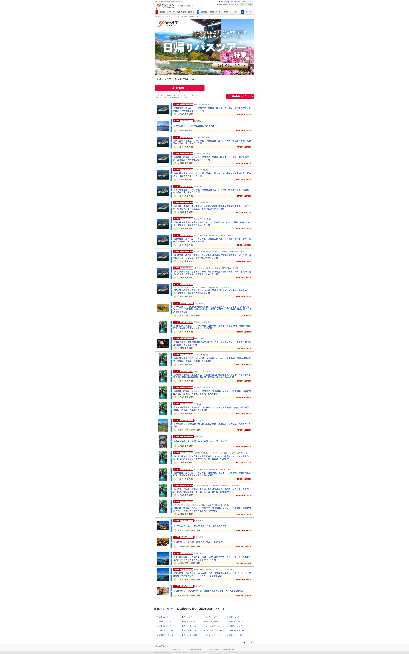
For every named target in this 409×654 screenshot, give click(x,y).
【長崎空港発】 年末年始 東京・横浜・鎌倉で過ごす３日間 (200, 441)
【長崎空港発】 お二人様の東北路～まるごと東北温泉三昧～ (200, 525)
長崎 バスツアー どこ (189, 626)
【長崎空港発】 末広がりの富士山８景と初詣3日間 (196, 126)
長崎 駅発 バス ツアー (166, 630)
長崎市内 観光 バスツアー (214, 635)
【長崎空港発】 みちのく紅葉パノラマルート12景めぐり (199, 542)
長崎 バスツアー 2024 (189, 635)
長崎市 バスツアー (165, 621)
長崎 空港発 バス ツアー (213, 630)
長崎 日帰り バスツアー (237, 630)
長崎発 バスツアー (235, 617)
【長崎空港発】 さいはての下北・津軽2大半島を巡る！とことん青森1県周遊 (208, 591)
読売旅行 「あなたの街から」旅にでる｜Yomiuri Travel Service (174, 6)
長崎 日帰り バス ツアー (167, 635)
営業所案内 (224, 2)
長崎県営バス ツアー (189, 630)
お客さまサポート (247, 2)
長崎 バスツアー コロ (212, 626)
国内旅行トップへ (240, 96)
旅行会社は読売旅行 (160, 646)
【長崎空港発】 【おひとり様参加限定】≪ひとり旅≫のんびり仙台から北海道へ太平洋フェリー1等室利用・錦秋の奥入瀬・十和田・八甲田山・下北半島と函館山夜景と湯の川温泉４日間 (212, 309)
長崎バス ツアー (164, 617)
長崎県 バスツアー (211, 621)
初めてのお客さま (235, 2)
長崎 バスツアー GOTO (237, 635)
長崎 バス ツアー (187, 617)
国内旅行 (180, 88)
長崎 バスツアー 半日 (236, 621)
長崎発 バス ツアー (211, 617)
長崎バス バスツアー (166, 626)
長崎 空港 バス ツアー (236, 626)
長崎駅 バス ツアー (188, 621)
